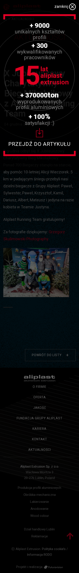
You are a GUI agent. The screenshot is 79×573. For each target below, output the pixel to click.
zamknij (61, 6)
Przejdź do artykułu (39, 144)
